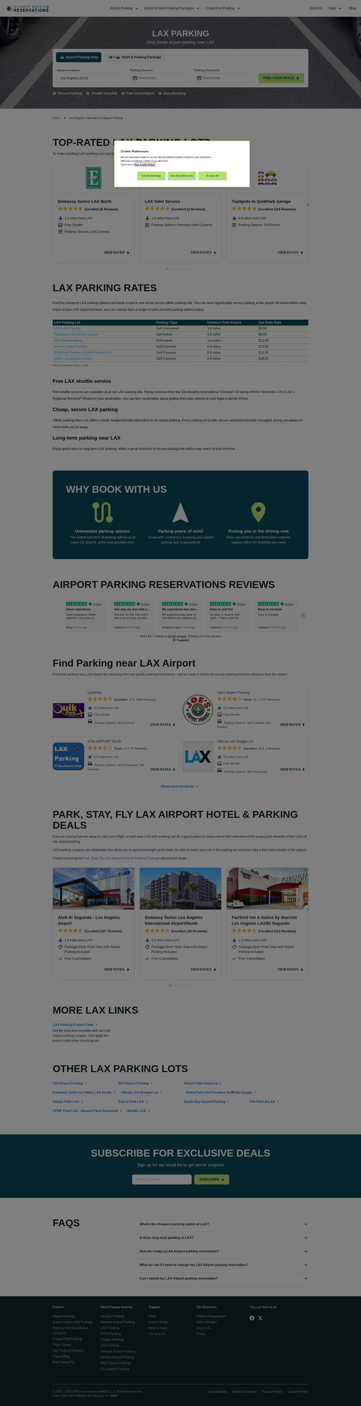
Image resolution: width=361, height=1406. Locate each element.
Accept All (212, 175)
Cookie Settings (151, 175)
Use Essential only (182, 175)
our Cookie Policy (145, 164)
